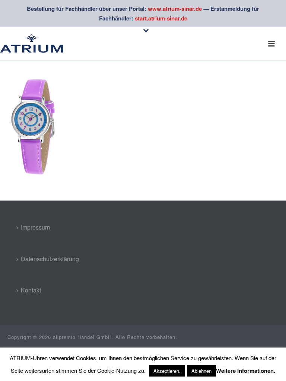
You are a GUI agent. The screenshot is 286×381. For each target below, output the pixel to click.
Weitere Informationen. (245, 370)
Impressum (35, 227)
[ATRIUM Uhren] (37, 44)
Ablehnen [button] (201, 370)
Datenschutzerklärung (50, 258)
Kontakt (31, 290)
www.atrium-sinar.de (175, 8)
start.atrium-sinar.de (161, 18)
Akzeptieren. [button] (167, 370)
